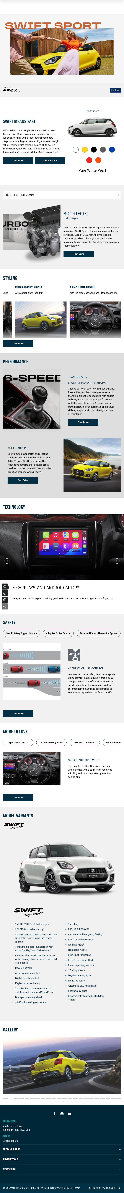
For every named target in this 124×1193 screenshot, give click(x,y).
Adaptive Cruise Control (58, 633)
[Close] (5, 606)
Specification (50, 160)
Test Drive (18, 160)
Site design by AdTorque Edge (104, 1188)
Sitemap (75, 1188)
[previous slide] (7, 561)
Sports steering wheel (51, 742)
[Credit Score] (5, 593)
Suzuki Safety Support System (21, 633)
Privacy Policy (61, 1188)
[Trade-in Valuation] (5, 587)
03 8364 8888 (10, 1141)
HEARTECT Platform (84, 742)
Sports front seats (18, 742)
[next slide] (116, 561)
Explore (115, 90)
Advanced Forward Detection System (98, 633)
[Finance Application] (5, 600)
